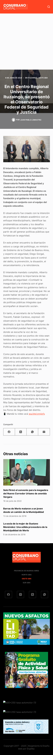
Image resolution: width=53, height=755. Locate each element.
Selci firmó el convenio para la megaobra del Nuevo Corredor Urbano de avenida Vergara (25, 493)
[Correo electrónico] (44, 432)
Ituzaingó (32, 78)
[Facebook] (9, 432)
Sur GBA (26, 583)
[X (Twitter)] (21, 432)
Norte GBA (27, 575)
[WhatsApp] (32, 432)
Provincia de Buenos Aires (26, 571)
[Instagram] (20, 594)
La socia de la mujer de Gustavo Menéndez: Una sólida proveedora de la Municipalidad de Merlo (25, 527)
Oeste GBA (43, 78)
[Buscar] (48, 7)
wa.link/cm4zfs (37, 413)
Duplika (30, 748)
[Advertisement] (26, 41)
